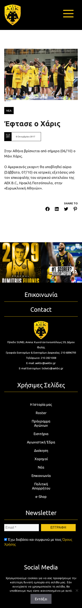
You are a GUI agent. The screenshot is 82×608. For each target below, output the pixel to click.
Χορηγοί (41, 459)
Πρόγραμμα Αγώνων (41, 423)
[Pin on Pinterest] (75, 209)
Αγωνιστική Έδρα (41, 442)
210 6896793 (68, 352)
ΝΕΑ (9, 110)
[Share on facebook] (47, 209)
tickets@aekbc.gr (52, 368)
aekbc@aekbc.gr (45, 363)
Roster (41, 413)
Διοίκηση (41, 450)
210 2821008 (48, 357)
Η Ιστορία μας (41, 404)
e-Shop (41, 497)
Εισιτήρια (41, 434)
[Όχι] (77, 590)
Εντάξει (41, 599)
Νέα (41, 467)
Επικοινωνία (41, 476)
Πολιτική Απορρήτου (41, 486)
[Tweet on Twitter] (66, 209)
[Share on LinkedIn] (56, 209)
